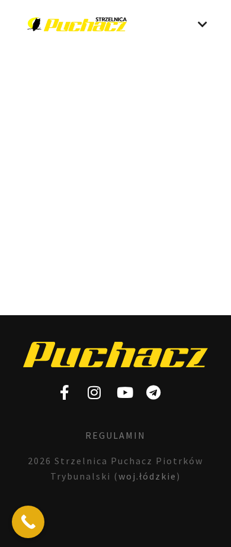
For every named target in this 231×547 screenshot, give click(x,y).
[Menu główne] (202, 24)
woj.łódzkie (147, 476)
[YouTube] (124, 392)
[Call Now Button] (28, 522)
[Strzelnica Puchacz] (77, 24)
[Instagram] (94, 392)
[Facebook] (65, 392)
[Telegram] (154, 392)
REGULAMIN (115, 435)
